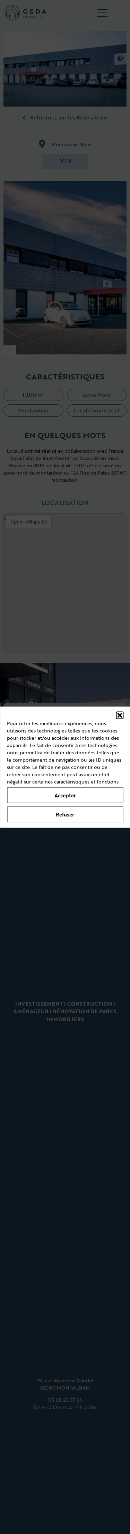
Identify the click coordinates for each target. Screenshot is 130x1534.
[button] (119, 715)
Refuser (65, 814)
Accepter (65, 795)
